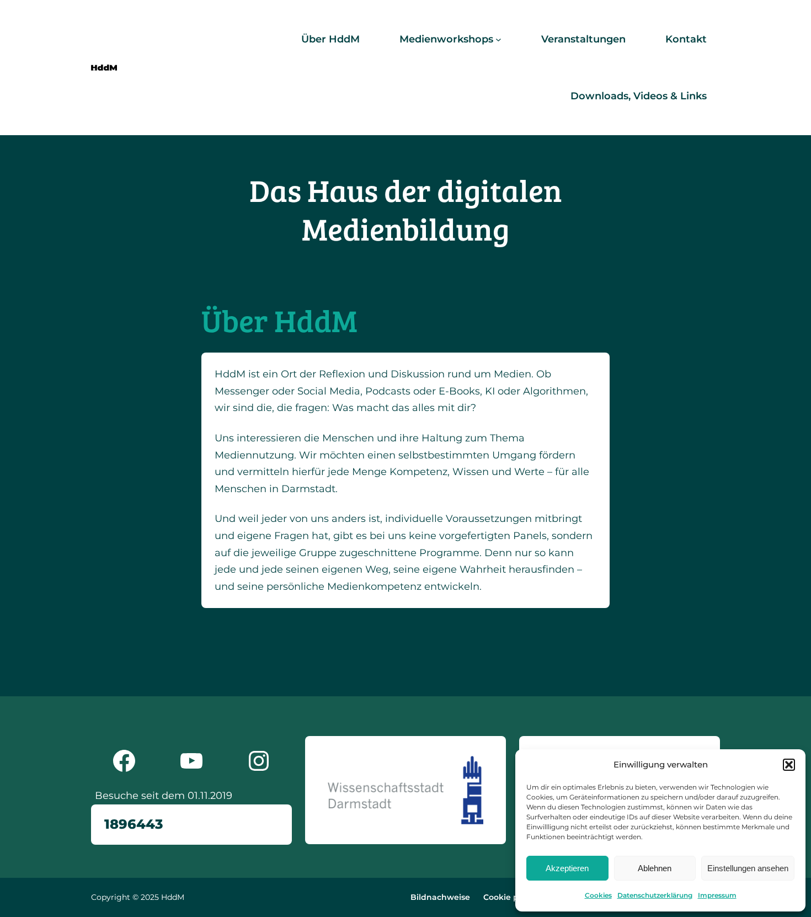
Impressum (717, 895)
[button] (788, 764)
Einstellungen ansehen (747, 868)
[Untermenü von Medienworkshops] (498, 39)
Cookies (598, 895)
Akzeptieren (567, 868)
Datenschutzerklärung (654, 895)
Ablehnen (654, 868)
